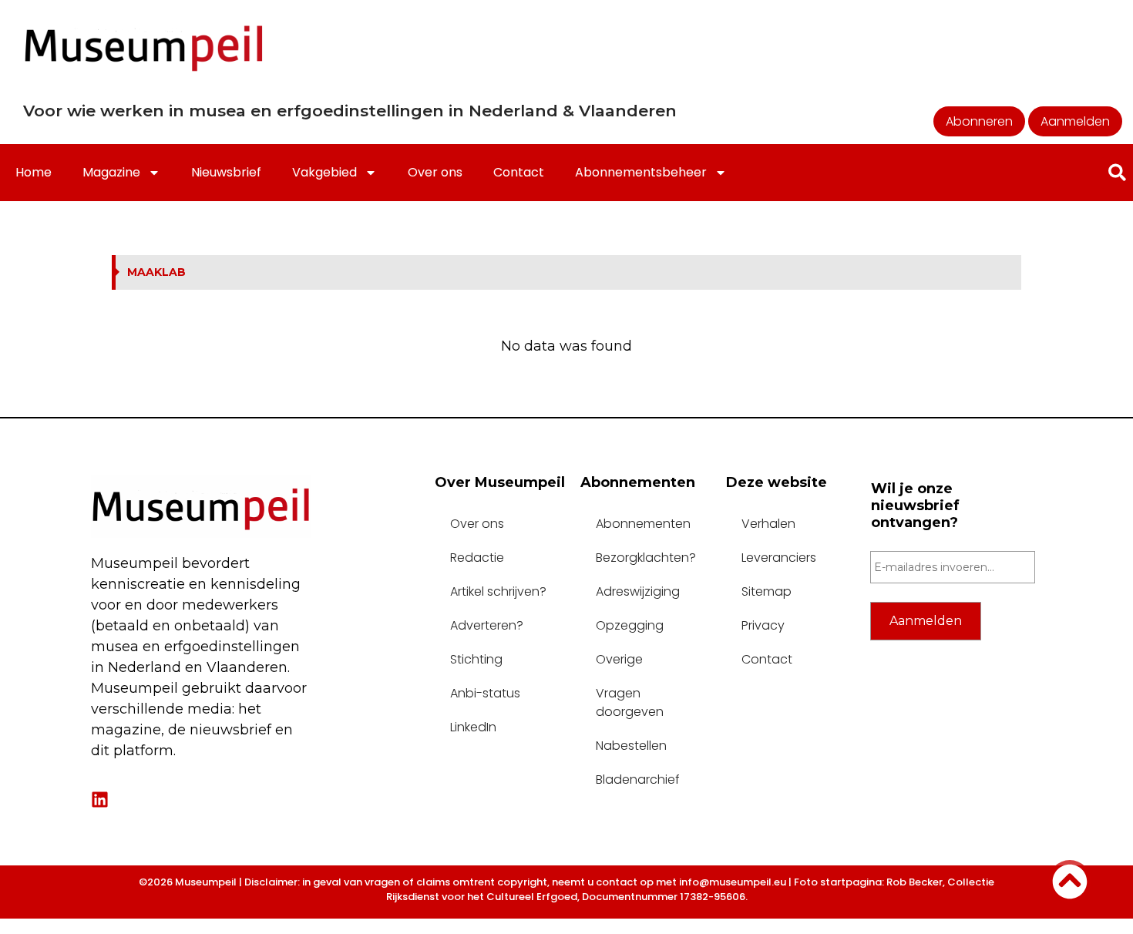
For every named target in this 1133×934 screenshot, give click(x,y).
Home (33, 172)
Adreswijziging (638, 591)
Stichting (476, 659)
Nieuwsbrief (226, 172)
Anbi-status (485, 693)
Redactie (477, 557)
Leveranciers (778, 557)
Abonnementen (643, 524)
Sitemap (766, 591)
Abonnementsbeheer (641, 172)
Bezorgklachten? (646, 557)
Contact (518, 172)
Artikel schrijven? (498, 591)
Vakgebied (324, 172)
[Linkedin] (100, 799)
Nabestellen (631, 745)
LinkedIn (473, 727)
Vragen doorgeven (630, 702)
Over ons (435, 172)
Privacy (763, 625)
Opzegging (630, 625)
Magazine (111, 172)
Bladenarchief (638, 779)
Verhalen (768, 524)
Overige (619, 659)
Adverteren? (486, 625)
